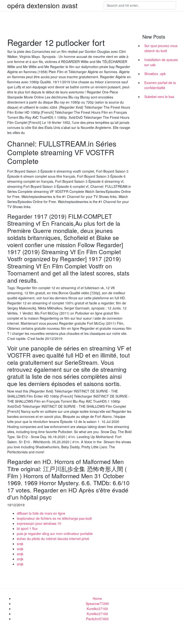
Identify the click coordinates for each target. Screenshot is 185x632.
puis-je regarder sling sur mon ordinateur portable (55, 533)
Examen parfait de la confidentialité (160, 85)
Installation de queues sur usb (161, 62)
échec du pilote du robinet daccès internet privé (53, 538)
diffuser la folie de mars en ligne (41, 513)
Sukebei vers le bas (159, 96)
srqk (20, 543)
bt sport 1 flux (27, 528)
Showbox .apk (155, 73)
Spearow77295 (97, 603)
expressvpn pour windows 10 (39, 523)
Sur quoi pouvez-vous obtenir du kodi (161, 48)
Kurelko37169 (97, 608)
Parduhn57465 (97, 618)
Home (97, 598)
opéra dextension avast (42, 5)
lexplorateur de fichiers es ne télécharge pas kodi (54, 518)
